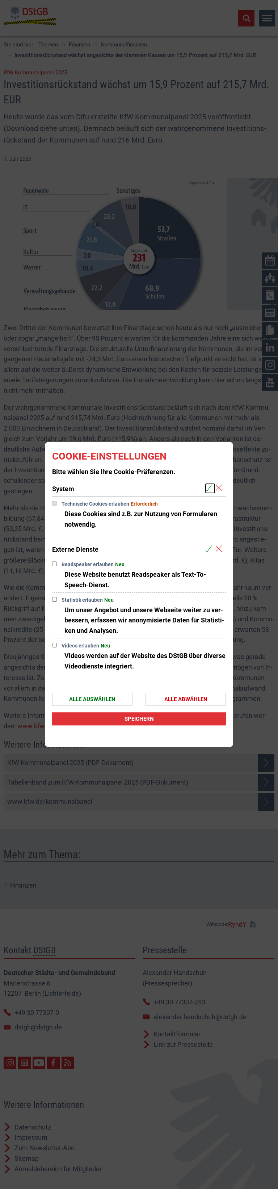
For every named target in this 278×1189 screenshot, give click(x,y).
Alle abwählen (185, 699)
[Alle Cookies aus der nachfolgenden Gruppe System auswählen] (210, 488)
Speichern (139, 719)
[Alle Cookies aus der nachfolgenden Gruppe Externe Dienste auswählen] (210, 549)
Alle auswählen (92, 699)
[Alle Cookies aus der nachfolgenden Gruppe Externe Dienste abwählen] (220, 549)
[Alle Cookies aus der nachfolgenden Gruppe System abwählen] (220, 488)
